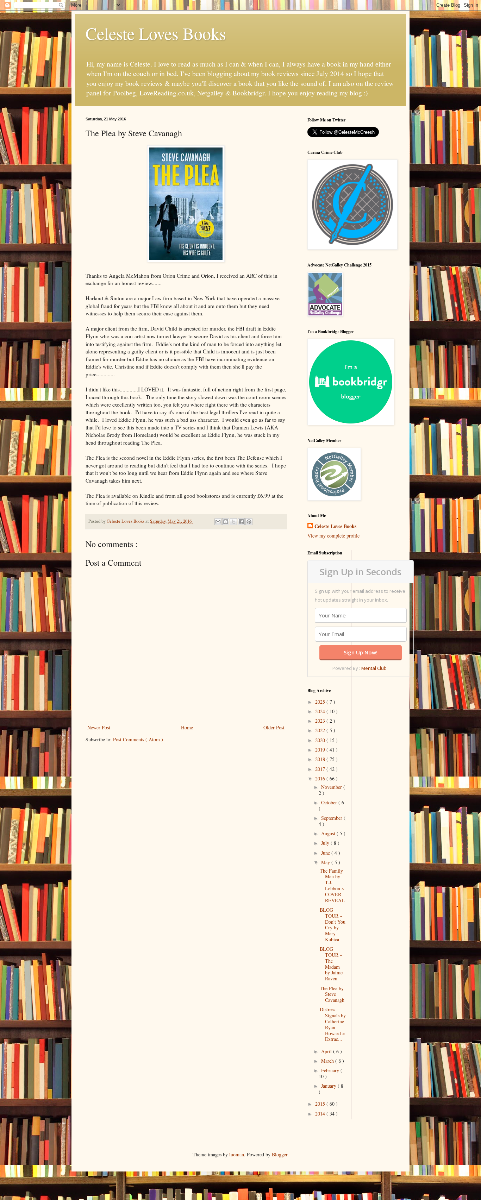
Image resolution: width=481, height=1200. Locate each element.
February (331, 1070)
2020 (320, 740)
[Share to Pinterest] (248, 521)
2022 (320, 730)
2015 (320, 1103)
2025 (320, 701)
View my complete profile (333, 535)
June (326, 852)
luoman (236, 1154)
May (326, 862)
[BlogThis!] (225, 521)
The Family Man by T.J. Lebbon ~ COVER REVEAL (332, 885)
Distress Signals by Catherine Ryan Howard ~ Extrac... (333, 1024)
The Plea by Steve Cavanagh (332, 994)
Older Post (274, 727)
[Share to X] (233, 521)
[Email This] (217, 521)
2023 (320, 720)
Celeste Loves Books (156, 33)
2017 (320, 769)
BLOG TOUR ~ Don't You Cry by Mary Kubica (332, 924)
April (327, 1051)
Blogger (279, 1154)
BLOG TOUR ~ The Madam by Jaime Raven (331, 963)
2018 (320, 759)
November (332, 787)
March (328, 1060)
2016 (320, 778)
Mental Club (374, 668)
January (329, 1085)
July (326, 843)
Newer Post (98, 727)
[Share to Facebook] (241, 521)
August (329, 833)
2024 (320, 711)
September (332, 818)
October (329, 802)
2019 (320, 749)
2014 (320, 1113)
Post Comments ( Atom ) (138, 739)
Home (187, 727)
